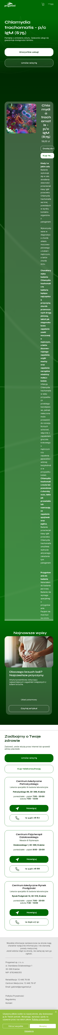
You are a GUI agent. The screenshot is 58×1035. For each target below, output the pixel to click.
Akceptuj (43, 1026)
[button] (43, 4)
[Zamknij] (54, 1013)
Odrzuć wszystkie (15, 1026)
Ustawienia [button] (29, 1031)
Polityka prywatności (40, 1019)
